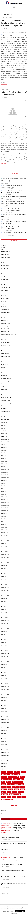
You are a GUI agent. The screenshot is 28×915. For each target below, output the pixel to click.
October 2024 (4, 474)
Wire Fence (3, 405)
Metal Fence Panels (5, 348)
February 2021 (4, 582)
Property (3, 367)
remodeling (4, 794)
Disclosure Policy (5, 812)
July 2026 (3, 425)
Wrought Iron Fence (6, 416)
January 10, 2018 (5, 893)
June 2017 (3, 703)
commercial (6, 32)
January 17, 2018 (5, 887)
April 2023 (3, 524)
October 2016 (4, 725)
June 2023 (3, 518)
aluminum (10, 771)
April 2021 (3, 576)
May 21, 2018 (4, 845)
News (2, 350)
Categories (3, 245)
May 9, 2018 (4, 852)
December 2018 (5, 653)
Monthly (3, 247)
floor (3, 781)
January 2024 (4, 499)
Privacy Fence (4, 364)
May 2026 (3, 428)
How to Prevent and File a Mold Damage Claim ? (13, 843)
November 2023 (5, 505)
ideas (3, 787)
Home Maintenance (5, 323)
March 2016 (4, 744)
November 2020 (5, 590)
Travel (2, 386)
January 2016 (4, 749)
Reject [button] (22, 911)
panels (16, 789)
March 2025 (4, 461)
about (3, 771)
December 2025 (5, 439)
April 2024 (3, 491)
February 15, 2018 (5, 866)
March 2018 (4, 678)
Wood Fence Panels (5, 411)
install (9, 787)
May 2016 (3, 738)
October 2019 (4, 626)
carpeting (4, 776)
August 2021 (4, 565)
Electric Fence (4, 295)
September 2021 (5, 562)
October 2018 (4, 659)
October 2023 (4, 507)
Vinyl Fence (4, 392)
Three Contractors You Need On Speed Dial (12, 870)
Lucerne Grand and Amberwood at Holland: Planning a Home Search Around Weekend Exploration (19, 827)
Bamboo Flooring (5, 265)
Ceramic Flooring (5, 282)
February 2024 (4, 496)
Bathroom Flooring (5, 271)
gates (9, 784)
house (22, 784)
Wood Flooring (4, 414)
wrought (10, 799)
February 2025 (4, 463)
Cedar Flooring (4, 279)
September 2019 (5, 628)
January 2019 (4, 650)
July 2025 (3, 450)
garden (3, 784)
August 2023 (4, 513)
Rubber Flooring (5, 381)
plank (9, 792)
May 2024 (3, 488)
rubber (18, 794)
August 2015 (4, 763)
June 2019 (3, 637)
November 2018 (5, 656)
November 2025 (5, 441)
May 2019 (3, 639)
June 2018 (3, 670)
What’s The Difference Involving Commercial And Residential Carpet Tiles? (13, 23)
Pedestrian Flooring (5, 356)
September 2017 (5, 694)
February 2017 (4, 714)
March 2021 (4, 579)
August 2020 (4, 598)
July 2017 (3, 700)
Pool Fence (3, 361)
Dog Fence (3, 293)
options (10, 789)
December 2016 (5, 719)
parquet (22, 789)
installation (15, 787)
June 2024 (3, 485)
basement (4, 774)
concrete (16, 776)
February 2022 (4, 549)
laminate (4, 789)
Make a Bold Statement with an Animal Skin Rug (13, 876)
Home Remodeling (5, 328)
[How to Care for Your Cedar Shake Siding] (6, 856)
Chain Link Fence (5, 284)
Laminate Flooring (5, 342)
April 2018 (3, 675)
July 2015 (3, 766)
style (9, 797)
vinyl (19, 797)
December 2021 (5, 554)
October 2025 (4, 444)
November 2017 (5, 689)
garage (20, 781)
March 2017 (4, 711)
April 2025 (3, 458)
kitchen (22, 787)
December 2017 (5, 686)
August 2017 (4, 697)
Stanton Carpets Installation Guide (10, 837)
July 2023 (3, 516)
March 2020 (4, 612)
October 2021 (4, 560)
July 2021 (3, 568)
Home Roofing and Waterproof (8, 334)
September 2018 (5, 661)
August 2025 (4, 447)
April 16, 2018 (16, 860)
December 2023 (5, 502)
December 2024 (5, 469)
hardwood (16, 784)
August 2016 (4, 730)
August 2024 (4, 480)
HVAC (2, 337)
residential (20, 32)
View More (5, 84)
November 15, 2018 (6, 839)
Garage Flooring (5, 304)
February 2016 (4, 747)
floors (14, 781)
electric (4, 779)
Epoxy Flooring (5, 298)
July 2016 (3, 733)
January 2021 (4, 584)
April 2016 (3, 741)
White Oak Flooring (6, 400)
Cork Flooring (4, 290)
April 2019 (3, 642)
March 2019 (4, 645)
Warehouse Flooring (6, 397)
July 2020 (3, 601)
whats (26, 32)
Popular (5, 819)
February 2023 (4, 529)
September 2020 (5, 595)
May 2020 (3, 606)
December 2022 (5, 535)
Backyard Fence (5, 260)
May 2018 (3, 672)
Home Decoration (5, 315)
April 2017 (3, 708)
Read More (14, 913)
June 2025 (3, 452)
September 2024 (5, 477)
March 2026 (4, 433)
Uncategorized (4, 389)
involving (16, 32)
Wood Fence (4, 408)
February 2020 (4, 615)
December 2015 (5, 752)
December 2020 (5, 587)
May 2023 (3, 521)
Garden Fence (4, 306)
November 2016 (5, 722)
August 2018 (4, 664)
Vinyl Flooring (4, 394)
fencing (21, 779)
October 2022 (4, 538)
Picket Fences (4, 359)
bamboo (23, 771)
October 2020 (4, 593)
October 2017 (4, 692)
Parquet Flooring (5, 353)
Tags (2, 249)
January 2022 (4, 551)
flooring (11, 97)
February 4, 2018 (5, 879)
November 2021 (5, 557)
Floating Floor (4, 301)
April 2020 (3, 609)
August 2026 (4, 422)
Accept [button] (17, 911)
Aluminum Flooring (6, 257)
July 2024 (3, 483)
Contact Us (3, 810)
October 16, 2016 (5, 28)
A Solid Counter (5, 849)
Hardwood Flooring (5, 312)
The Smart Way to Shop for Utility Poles (11, 864)
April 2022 (3, 543)
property (21, 792)
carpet (2, 32)
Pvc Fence (3, 370)
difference (11, 32)
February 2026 (4, 436)
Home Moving (4, 326)
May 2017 (3, 705)
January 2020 (4, 617)
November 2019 (5, 623)
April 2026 (3, 430)
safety (3, 797)
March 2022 (4, 546)
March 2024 (4, 494)
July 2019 (3, 634)
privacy (14, 792)
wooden (4, 799)
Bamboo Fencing (5, 262)
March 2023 (4, 527)
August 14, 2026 (16, 832)
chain (10, 776)
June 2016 (3, 736)
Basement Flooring (5, 268)
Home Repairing (5, 331)
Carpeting (3, 276)
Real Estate (3, 372)
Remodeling (4, 375)
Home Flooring (5, 89)
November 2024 (5, 472)
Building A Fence (5, 273)
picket (3, 792)
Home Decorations (5, 317)
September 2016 (5, 727)
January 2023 (4, 532)
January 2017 (4, 716)
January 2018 (4, 683)
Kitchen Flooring (5, 339)
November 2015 (5, 755)
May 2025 (3, 455)
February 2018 (4, 681)
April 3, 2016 (4, 97)
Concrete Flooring (5, 287)
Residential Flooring (6, 17)
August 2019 (4, 631)
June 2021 (3, 571)
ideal (15, 97)
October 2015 (4, 758)
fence (9, 779)
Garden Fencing (5, 309)
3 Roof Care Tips (5, 891)
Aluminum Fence (5, 254)
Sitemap (3, 813)
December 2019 (5, 620)
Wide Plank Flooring (6, 403)
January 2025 (4, 466)
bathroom (12, 774)
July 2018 (3, 667)
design (22, 776)
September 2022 (5, 540)
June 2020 (3, 604)
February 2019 (4, 648)
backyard (17, 771)
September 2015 (5, 760)
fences (15, 779)
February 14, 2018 (5, 873)
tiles (24, 32)
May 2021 (3, 573)
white (24, 797)
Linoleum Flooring (5, 345)
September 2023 (5, 510)
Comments (14, 819)
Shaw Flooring (4, 383)
